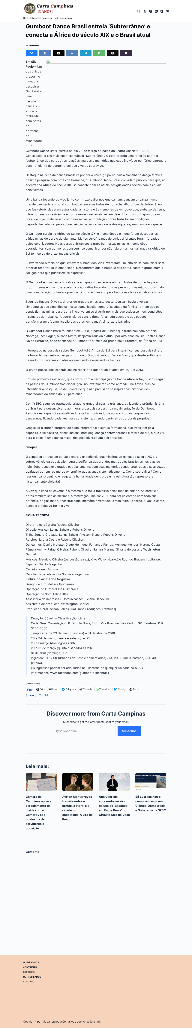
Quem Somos (31, 962)
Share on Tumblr (37, 694)
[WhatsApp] (99, 53)
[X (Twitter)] (58, 53)
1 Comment (32, 45)
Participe (29, 972)
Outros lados (32, 976)
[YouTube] (161, 11)
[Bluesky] (32, 53)
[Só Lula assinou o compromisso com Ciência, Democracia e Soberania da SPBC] (150, 782)
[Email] (126, 53)
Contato (28, 981)
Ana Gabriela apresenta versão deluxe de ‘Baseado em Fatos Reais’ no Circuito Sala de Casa (114, 806)
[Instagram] (150, 11)
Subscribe (129, 731)
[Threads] (156, 11)
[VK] (167, 11)
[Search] (138, 11)
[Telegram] (86, 53)
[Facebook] (145, 11)
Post (30, 689)
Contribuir (30, 967)
